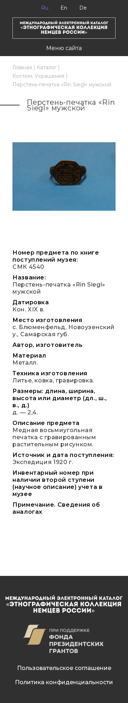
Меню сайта (64, 48)
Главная (22, 67)
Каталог (47, 67)
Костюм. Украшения (38, 76)
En (63, 8)
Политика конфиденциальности (64, 682)
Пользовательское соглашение (64, 668)
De (83, 8)
